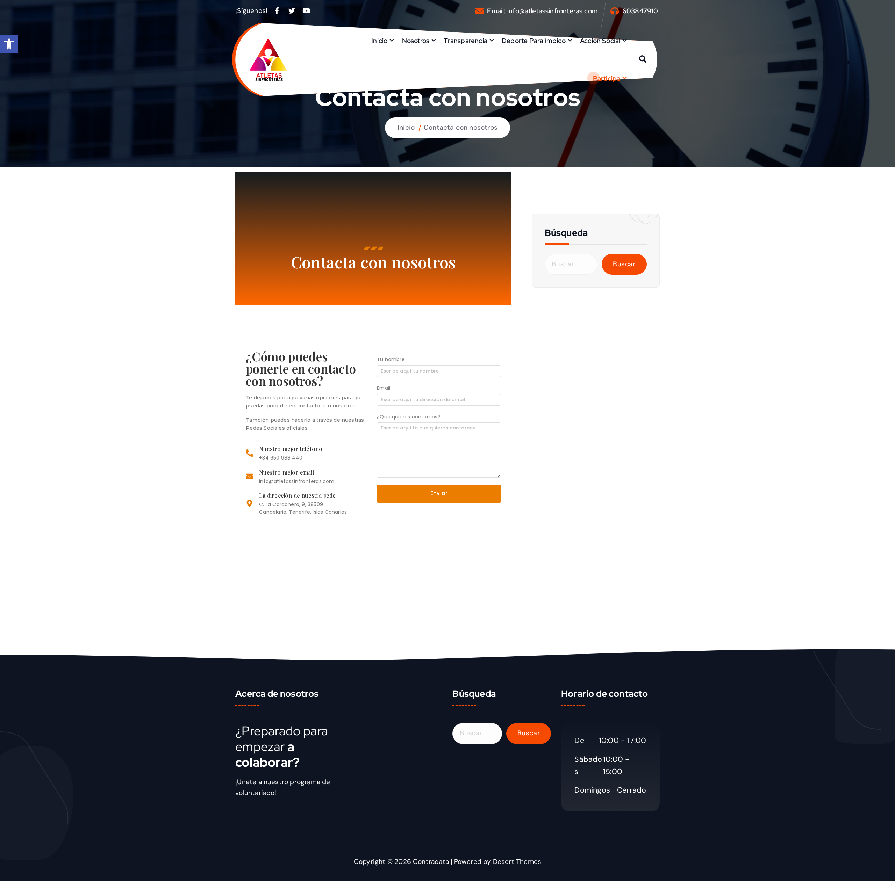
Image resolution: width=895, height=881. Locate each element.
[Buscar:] (571, 264)
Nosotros (416, 40)
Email (383, 387)
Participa (607, 78)
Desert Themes (517, 861)
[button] (9, 44)
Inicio (379, 40)
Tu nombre (391, 359)
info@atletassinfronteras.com (552, 11)
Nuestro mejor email (286, 472)
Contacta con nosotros (460, 127)
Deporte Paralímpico (534, 40)
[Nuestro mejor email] (249, 476)
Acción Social (600, 40)
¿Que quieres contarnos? (408, 416)
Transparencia (465, 40)
